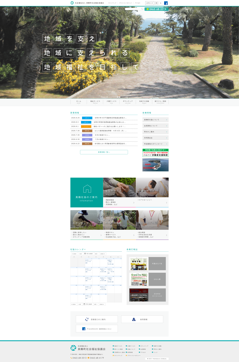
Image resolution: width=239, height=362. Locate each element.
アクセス (137, 3)
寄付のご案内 (149, 132)
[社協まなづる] (157, 269)
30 (98, 294)
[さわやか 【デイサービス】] (157, 301)
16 (98, 276)
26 (120, 285)
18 (113, 276)
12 (120, 267)
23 (98, 285)
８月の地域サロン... (102, 135)
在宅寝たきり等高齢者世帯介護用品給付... (111, 143)
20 (76, 285)
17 (106, 276)
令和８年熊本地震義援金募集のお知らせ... (110, 122)
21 (84, 285)
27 (76, 294)
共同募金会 (148, 138)
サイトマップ (112, 3)
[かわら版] (157, 285)
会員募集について (151, 126)
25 (113, 285)
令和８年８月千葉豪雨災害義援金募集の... (111, 118)
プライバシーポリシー (125, 3)
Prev (2, 52)
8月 (96, 254)
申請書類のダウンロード (153, 144)
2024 (75, 254)
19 (120, 276)
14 (84, 276)
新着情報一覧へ (104, 152)
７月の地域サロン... (102, 139)
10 (106, 267)
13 (76, 276)
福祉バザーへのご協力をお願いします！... (110, 126)
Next (236, 52)
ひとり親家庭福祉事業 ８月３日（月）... (111, 131)
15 (91, 276)
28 (84, 294)
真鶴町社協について (151, 119)
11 (113, 267)
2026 (102, 254)
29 (91, 294)
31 (106, 294)
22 (91, 285)
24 (106, 285)
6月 (80, 254)
